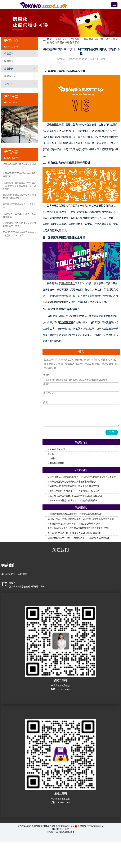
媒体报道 (9, 61)
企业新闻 (9, 68)
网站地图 (55, 829)
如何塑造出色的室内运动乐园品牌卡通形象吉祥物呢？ (72, 481)
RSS (67, 829)
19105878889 (63, 689)
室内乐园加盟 (61, 832)
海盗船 (51, 454)
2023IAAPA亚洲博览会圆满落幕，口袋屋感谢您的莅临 (72, 500)
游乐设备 (70, 832)
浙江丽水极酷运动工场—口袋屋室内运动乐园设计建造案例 (74, 533)
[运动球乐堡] (19, 124)
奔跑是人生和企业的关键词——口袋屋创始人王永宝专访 (73, 491)
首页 (49, 39)
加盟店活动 (10, 76)
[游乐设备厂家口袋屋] (43, 5)
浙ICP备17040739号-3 (65, 826)
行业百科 (9, 53)
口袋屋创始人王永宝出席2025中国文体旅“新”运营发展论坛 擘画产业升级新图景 (19, 185)
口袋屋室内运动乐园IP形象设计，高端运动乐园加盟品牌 (73, 486)
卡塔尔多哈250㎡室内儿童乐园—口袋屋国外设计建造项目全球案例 (78, 528)
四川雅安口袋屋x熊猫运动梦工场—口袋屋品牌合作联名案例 (75, 514)
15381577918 (63, 802)
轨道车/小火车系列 (56, 449)
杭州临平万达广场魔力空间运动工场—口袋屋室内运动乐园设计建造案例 (81, 519)
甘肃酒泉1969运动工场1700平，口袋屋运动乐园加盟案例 (74, 523)
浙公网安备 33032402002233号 (90, 826)
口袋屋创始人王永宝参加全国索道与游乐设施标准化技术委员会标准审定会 (82, 477)
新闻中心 (61, 39)
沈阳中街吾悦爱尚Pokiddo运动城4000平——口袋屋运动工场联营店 (78, 538)
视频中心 (9, 84)
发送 (111, 432)
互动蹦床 (52, 458)
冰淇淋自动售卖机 (56, 463)
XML (62, 829)
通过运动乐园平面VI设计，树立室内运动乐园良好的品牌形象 (75, 496)
